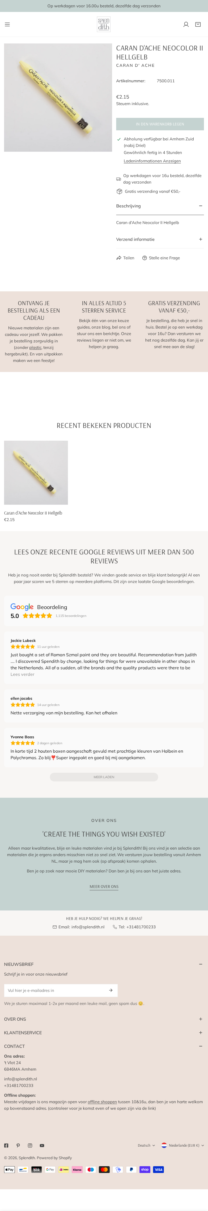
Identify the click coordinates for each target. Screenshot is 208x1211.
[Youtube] (42, 1145)
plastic (35, 347)
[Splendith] (104, 24)
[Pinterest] (18, 1145)
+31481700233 (141, 926)
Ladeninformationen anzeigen (152, 161)
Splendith (27, 1157)
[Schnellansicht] (64, 498)
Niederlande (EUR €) (184, 1145)
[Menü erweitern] (7, 24)
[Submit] (110, 990)
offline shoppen (102, 1101)
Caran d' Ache (135, 65)
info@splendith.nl (88, 926)
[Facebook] (6, 1145)
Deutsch (144, 1145)
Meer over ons (104, 886)
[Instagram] (30, 1145)
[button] (198, 24)
